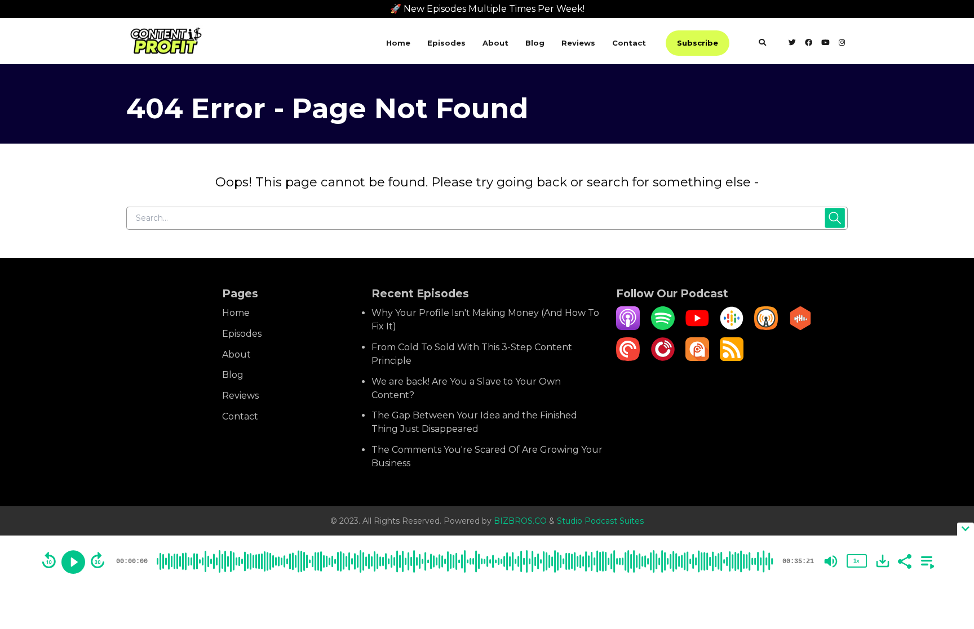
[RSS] (731, 358)
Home (398, 42)
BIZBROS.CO (521, 521)
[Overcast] (766, 327)
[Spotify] (663, 327)
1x (856, 560)
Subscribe (697, 42)
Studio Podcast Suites (600, 521)
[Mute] (830, 561)
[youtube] (825, 44)
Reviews (578, 42)
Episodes (446, 42)
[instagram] (841, 44)
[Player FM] (663, 358)
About (495, 42)
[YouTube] (697, 327)
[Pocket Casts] (628, 358)
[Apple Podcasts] (628, 327)
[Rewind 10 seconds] (49, 560)
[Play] (73, 562)
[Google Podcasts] (731, 327)
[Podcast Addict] (697, 358)
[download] (882, 560)
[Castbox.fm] (800, 327)
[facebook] (808, 44)
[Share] (904, 560)
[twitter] (792, 44)
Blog (534, 42)
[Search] (762, 44)
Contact (629, 42)
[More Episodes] (925, 560)
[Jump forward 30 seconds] (97, 560)
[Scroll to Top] (947, 503)
